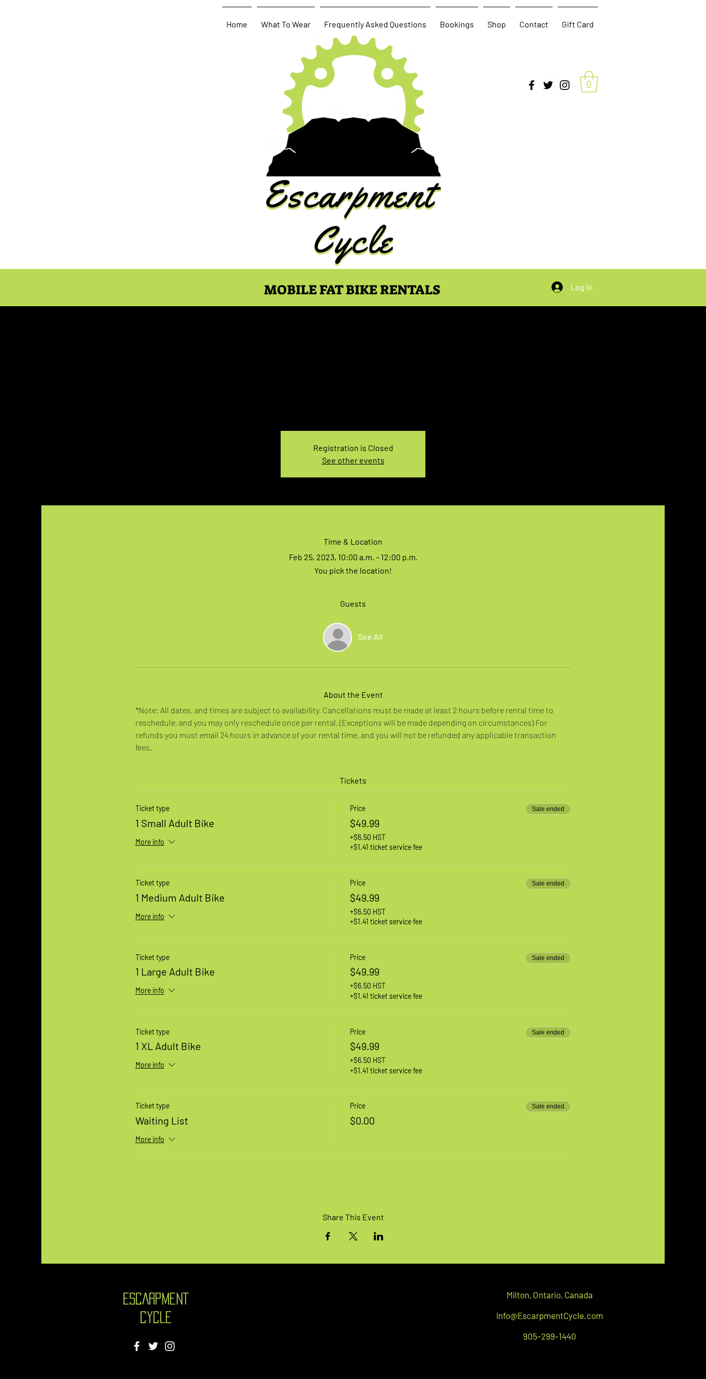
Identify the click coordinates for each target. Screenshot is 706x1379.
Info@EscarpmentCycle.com (549, 1315)
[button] (589, 82)
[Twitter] (548, 85)
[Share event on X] (353, 1236)
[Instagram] (564, 85)
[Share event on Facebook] (328, 1236)
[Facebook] (531, 85)
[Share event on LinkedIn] (378, 1236)
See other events (353, 460)
